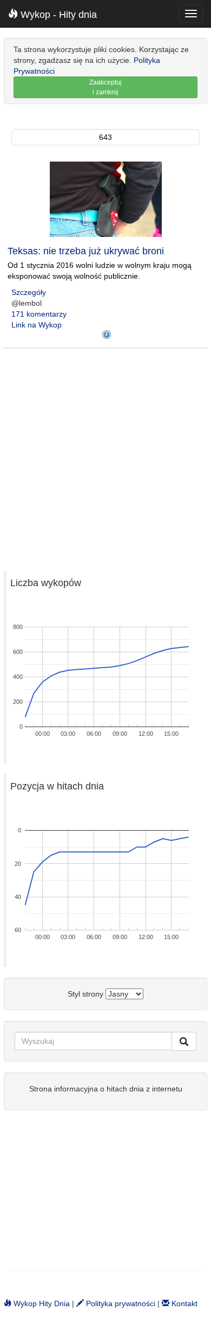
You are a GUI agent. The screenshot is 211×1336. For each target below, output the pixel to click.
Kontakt (183, 1303)
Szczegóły (28, 292)
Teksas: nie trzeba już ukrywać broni (86, 251)
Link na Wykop (36, 324)
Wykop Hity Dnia (40, 1303)
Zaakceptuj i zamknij (105, 87)
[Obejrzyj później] (106, 334)
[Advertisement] (105, 454)
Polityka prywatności (119, 1303)
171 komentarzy (39, 314)
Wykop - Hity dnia (57, 14)
